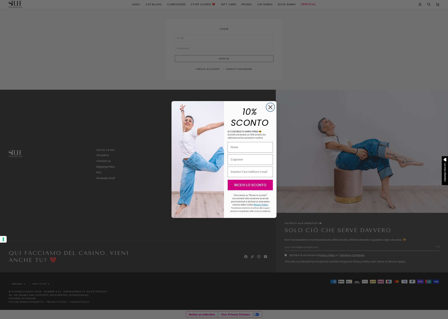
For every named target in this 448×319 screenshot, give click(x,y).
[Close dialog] (270, 107)
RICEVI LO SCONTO (250, 185)
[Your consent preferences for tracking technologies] (3, 239)
